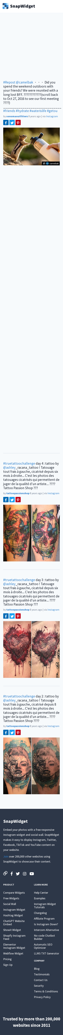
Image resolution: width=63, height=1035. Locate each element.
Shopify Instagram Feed (14, 937)
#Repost (9, 82)
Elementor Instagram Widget (14, 946)
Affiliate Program (44, 918)
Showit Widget (12, 930)
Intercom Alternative (46, 930)
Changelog (40, 913)
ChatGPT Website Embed (14, 922)
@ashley (9, 467)
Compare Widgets (14, 892)
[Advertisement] (31, 48)
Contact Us (40, 980)
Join (5, 856)
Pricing (7, 959)
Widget (22, 5)
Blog (37, 968)
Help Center (41, 892)
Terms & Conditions (46, 991)
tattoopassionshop (17, 493)
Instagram (52, 116)
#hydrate (22, 111)
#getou (52, 111)
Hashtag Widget (13, 915)
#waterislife (38, 111)
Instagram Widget (14, 909)
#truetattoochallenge (19, 463)
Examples (39, 898)
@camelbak (24, 82)
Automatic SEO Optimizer (43, 946)
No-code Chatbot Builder (44, 937)
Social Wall (9, 904)
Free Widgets (11, 898)
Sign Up (7, 965)
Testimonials (42, 974)
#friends (9, 111)
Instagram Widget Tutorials (45, 905)
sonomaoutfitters (17, 116)
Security (39, 985)
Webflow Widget (13, 953)
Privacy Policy (42, 997)
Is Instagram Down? (46, 924)
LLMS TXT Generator (46, 953)
